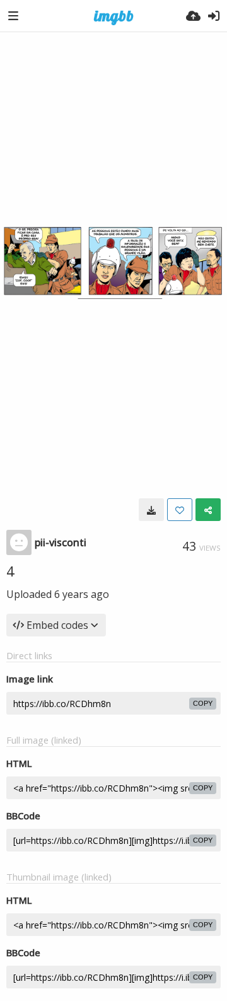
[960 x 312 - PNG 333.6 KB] (151, 509)
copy (202, 703)
